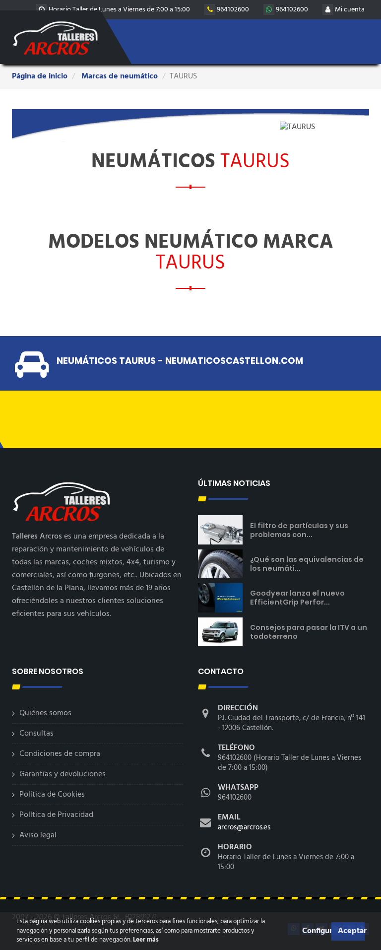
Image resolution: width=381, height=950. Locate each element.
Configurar (315, 931)
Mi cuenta (349, 9)
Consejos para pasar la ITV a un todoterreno (308, 631)
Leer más (145, 940)
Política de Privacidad (56, 815)
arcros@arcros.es (244, 827)
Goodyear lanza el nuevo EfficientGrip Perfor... (297, 597)
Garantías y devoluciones (62, 774)
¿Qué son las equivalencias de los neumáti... (307, 563)
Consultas (36, 733)
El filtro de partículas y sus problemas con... (299, 530)
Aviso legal (38, 835)
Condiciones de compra (59, 753)
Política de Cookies (52, 794)
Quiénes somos (45, 713)
